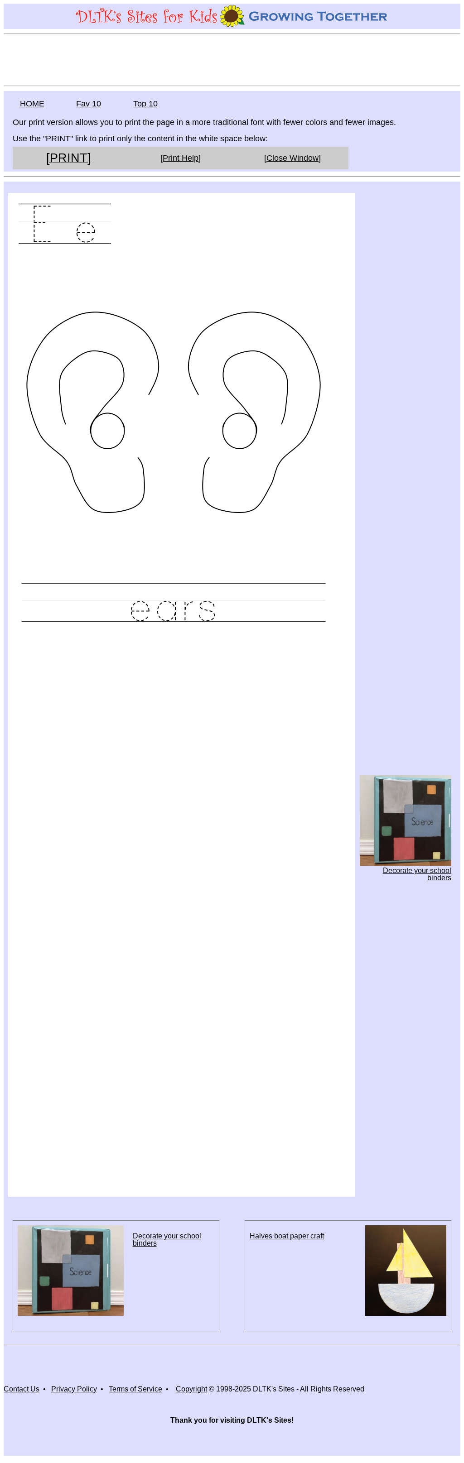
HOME (32, 103)
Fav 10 (88, 103)
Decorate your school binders (167, 1239)
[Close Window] (292, 158)
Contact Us (21, 1389)
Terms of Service (135, 1389)
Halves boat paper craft (287, 1236)
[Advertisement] (232, 59)
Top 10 (145, 103)
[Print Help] (180, 158)
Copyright (191, 1389)
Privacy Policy (74, 1389)
